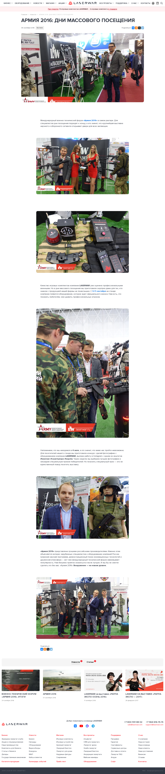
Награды (32, 742)
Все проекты (105, 3)
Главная (24, 15)
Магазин (50, 3)
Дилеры (5, 754)
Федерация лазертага (93, 754)
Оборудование (22, 3)
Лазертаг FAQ (116, 754)
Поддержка (122, 3)
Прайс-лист (61, 762)
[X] (139, 28)
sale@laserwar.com (135, 725)
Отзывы (141, 757)
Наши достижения (145, 751)
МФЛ (31, 754)
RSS (143, 771)
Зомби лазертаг (90, 748)
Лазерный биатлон (63, 748)
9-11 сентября (99, 291)
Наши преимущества (10, 745)
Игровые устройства (64, 742)
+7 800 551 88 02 (133, 722)
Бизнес (7, 3)
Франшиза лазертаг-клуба (12, 739)
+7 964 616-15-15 (154, 722)
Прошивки (115, 739)
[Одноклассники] (136, 28)
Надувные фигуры (63, 754)
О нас (134, 3)
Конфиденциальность (155, 771)
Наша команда (144, 745)
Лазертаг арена (90, 745)
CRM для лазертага (91, 742)
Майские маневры (91, 757)
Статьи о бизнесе (9, 751)
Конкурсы (33, 751)
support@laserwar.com (154, 725)
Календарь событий (37, 762)
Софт (113, 762)
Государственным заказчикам (14, 757)
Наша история (144, 742)
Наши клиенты (144, 748)
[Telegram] (142, 28)
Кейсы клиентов (35, 757)
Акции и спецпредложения (12, 742)
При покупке (53, 9)
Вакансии (142, 754)
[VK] (75, 726)
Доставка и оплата (118, 751)
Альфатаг (88, 739)
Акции (61, 3)
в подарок (112, 9)
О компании (143, 739)
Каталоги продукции (10, 762)
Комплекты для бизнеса (11, 748)
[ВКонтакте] (133, 28)
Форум (113, 757)
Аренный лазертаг (63, 745)
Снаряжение (61, 757)
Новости (37, 3)
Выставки (40, 28)
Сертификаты (116, 745)
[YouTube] (81, 726)
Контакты (145, 3)
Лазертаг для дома (64, 751)
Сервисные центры (118, 748)
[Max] (87, 726)
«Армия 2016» (90, 120)
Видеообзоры (34, 748)
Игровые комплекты (64, 739)
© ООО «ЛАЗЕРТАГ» (18, 771)
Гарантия (114, 742)
